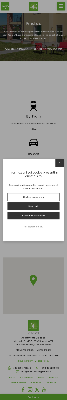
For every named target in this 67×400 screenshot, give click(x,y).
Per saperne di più (33, 226)
